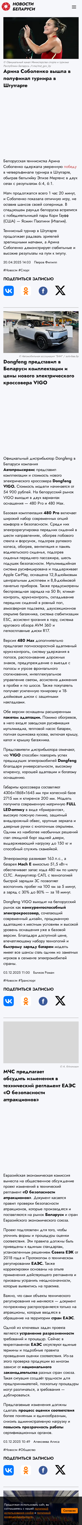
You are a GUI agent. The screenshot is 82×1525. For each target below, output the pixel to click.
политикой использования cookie (26, 1510)
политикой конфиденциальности (27, 1515)
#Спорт (24, 270)
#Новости (10, 270)
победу (70, 166)
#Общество (27, 1449)
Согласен (69, 1510)
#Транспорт (27, 980)
